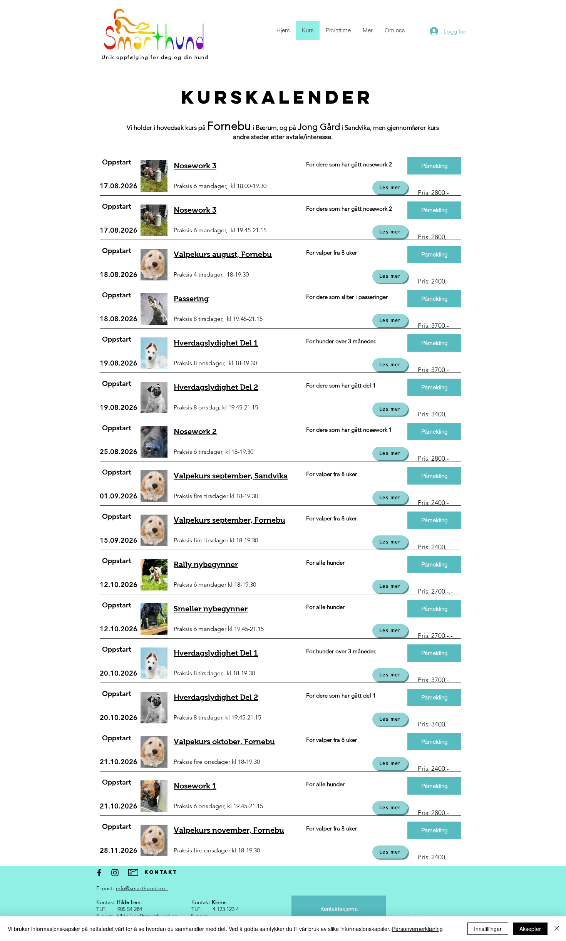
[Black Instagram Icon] (115, 872)
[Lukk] (556, 929)
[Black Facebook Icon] (99, 872)
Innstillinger (488, 929)
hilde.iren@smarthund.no (147, 915)
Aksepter (530, 929)
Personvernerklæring (417, 929)
